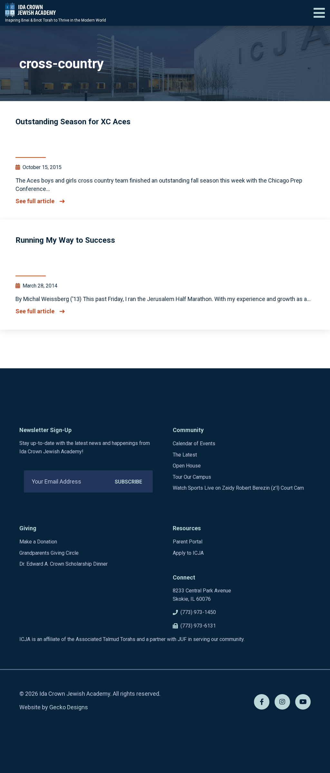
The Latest (185, 455)
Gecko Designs (68, 707)
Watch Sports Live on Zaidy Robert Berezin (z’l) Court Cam (238, 488)
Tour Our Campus (192, 477)
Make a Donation (38, 542)
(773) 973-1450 (198, 612)
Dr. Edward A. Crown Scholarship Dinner (63, 564)
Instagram (282, 702)
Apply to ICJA (188, 553)
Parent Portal (187, 542)
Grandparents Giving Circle (49, 553)
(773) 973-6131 (198, 626)
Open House (187, 466)
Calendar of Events (194, 443)
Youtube (303, 702)
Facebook (261, 702)
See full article (34, 201)
